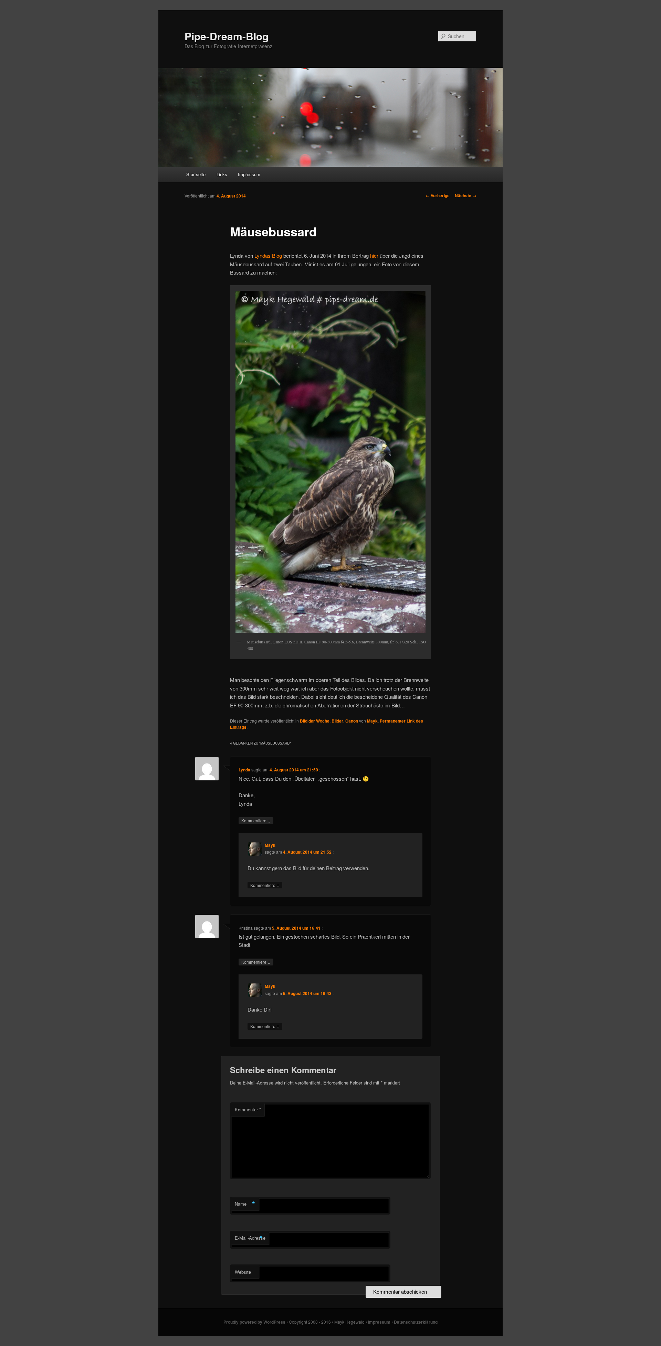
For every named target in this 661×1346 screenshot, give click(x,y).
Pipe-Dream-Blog (227, 36)
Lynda (244, 770)
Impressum (249, 174)
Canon (351, 721)
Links (222, 174)
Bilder (337, 721)
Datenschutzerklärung (416, 1322)
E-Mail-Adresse (250, 1237)
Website (243, 1272)
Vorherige (438, 195)
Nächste (465, 195)
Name (245, 1203)
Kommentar (248, 1109)
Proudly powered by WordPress (254, 1322)
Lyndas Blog (268, 255)
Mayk (372, 721)
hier (374, 255)
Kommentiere (256, 820)
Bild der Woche (314, 721)
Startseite (196, 174)
